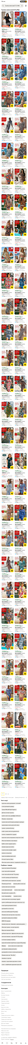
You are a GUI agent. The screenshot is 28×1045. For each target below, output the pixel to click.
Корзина (21, 1043)
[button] (26, 6)
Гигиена (3, 997)
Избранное (16, 1043)
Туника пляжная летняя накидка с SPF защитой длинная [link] (7, 137)
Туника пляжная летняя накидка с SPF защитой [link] (7, 111)
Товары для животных (6, 1019)
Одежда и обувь (5, 1001)
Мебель (3, 993)
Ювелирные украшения (6, 1025)
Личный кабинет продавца (7, 973)
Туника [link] (6, 472)
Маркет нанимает (5, 1032)
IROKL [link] (3, 31)
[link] (11, 803)
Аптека (3, 1005)
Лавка (11, 1043)
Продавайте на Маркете (7, 975)
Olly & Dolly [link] (18, 31)
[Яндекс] (12, 1039)
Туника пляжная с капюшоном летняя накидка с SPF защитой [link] (20, 32)
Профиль (25, 1043)
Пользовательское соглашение (8, 1028)
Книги (2, 1013)
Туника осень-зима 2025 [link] (7, 32)
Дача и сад (3, 1011)
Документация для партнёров (8, 977)
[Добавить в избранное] (12, 13)
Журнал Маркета (5, 1034)
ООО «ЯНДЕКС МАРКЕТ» (11, 1037)
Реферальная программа (7, 985)
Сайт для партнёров (6, 979)
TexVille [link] (4, 472)
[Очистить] (22, 6)
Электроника (4, 999)
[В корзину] (12, 26)
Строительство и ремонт (7, 1021)
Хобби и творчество (6, 1009)
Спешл (7, 1043)
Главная (2, 1043)
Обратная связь (5, 1030)
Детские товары (5, 1023)
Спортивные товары (6, 1017)
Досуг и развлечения (6, 991)
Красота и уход (4, 1007)
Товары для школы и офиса (7, 1015)
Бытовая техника (5, 995)
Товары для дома (5, 1003)
